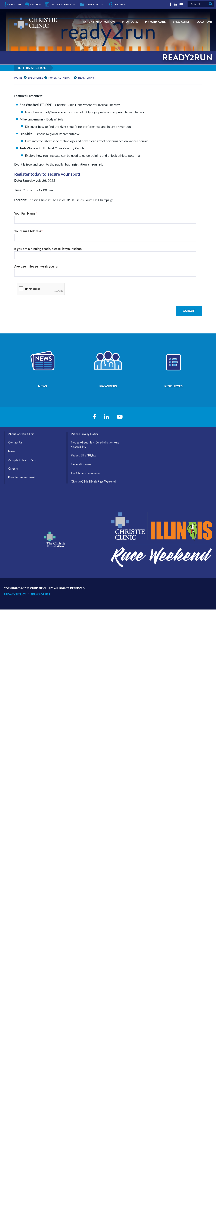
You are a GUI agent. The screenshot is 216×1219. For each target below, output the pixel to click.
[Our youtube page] (181, 4)
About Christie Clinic (21, 433)
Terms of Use (40, 594)
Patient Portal (96, 4)
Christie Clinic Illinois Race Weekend (93, 481)
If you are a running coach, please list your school (48, 248)
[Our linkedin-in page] (175, 4)
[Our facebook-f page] (170, 4)
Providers (130, 22)
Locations (205, 22)
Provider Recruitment (21, 477)
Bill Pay (120, 4)
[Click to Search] (211, 4)
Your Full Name (24, 213)
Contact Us (15, 442)
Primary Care (155, 22)
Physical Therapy (60, 78)
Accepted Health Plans (22, 459)
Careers (36, 4)
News (11, 451)
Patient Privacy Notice (85, 433)
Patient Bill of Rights (83, 455)
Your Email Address (27, 231)
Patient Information (99, 22)
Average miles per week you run (36, 266)
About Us (15, 4)
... (26, 77)
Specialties (181, 22)
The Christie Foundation (86, 472)
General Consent (81, 464)
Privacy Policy (15, 594)
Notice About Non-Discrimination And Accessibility (95, 444)
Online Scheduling (64, 4)
